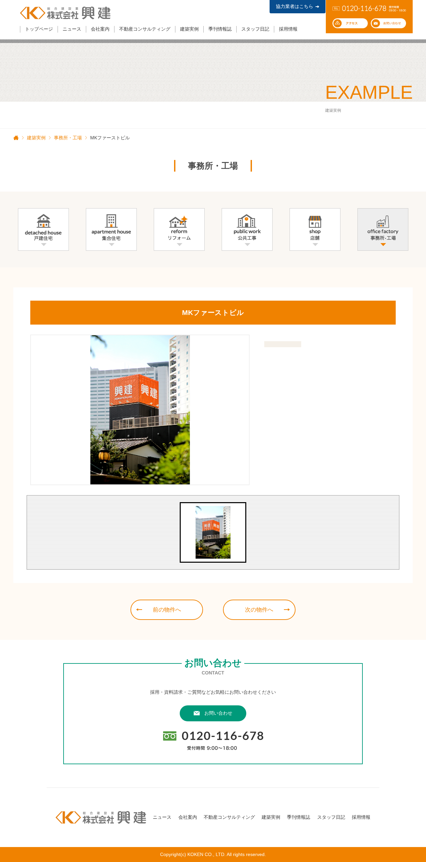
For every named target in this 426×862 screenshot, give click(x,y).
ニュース (72, 29)
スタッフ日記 (255, 29)
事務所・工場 (68, 137)
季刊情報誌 (220, 29)
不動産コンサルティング (144, 29)
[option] (140, 410)
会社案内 (100, 29)
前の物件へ (167, 610)
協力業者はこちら (294, 6)
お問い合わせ (218, 713)
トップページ (39, 29)
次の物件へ (259, 610)
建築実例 (189, 29)
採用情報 (288, 29)
